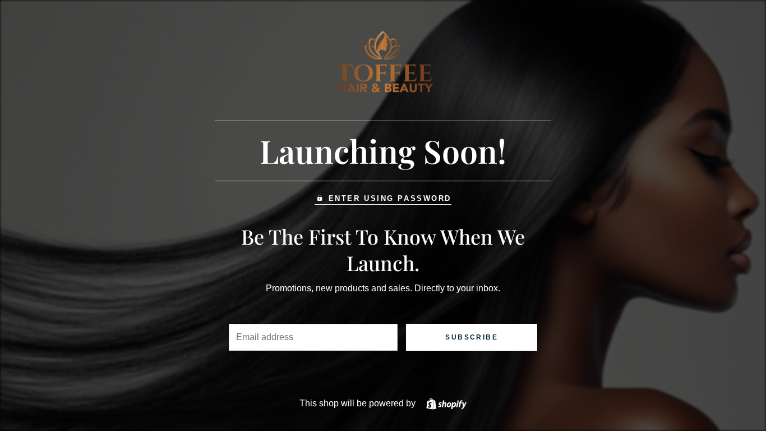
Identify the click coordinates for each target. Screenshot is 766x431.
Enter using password (390, 198)
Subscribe (471, 337)
